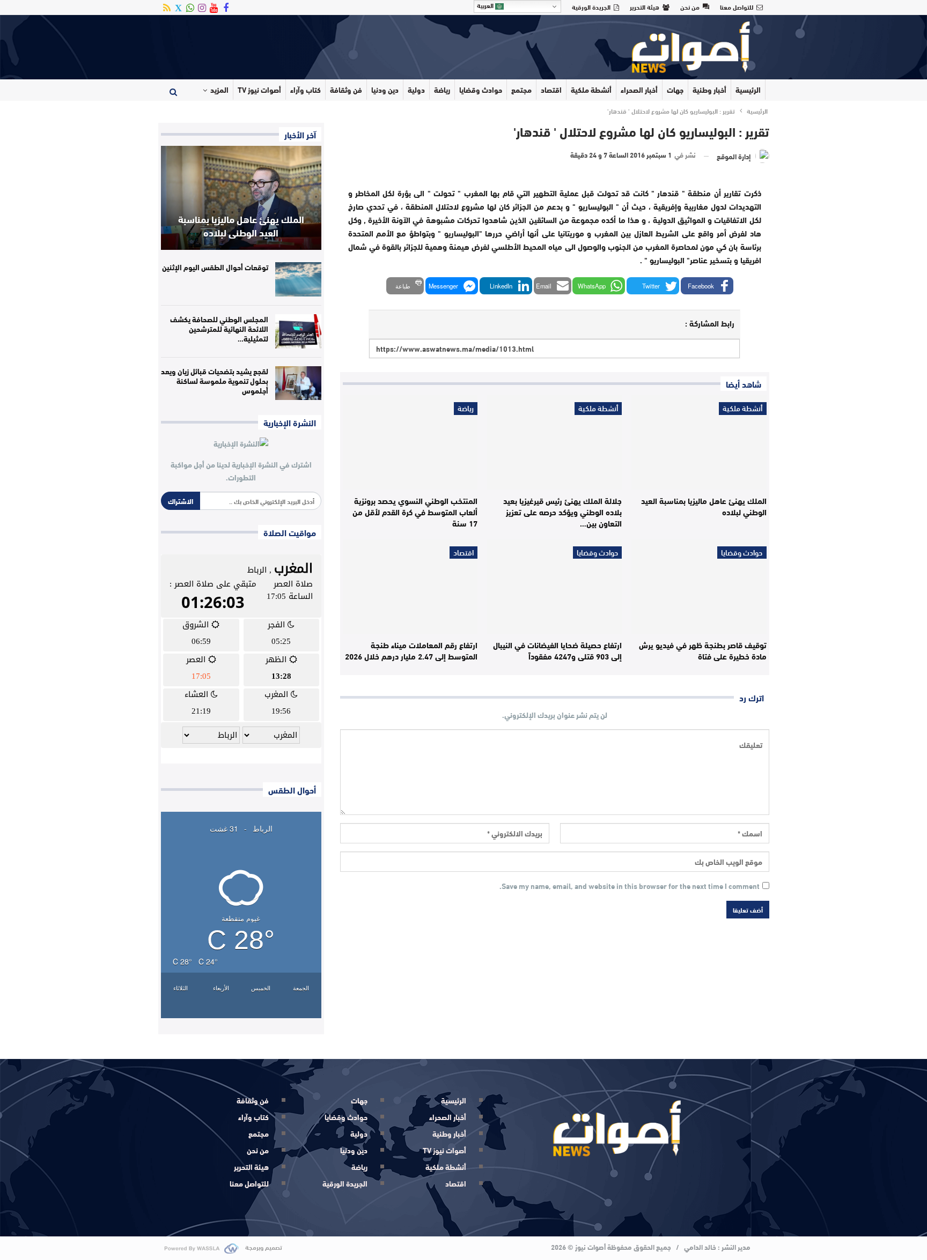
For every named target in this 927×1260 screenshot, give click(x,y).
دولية (416, 90)
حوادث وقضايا (480, 90)
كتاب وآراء (305, 90)
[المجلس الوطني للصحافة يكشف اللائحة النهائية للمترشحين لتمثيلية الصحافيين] (298, 331)
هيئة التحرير (644, 6)
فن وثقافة (346, 90)
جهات (675, 90)
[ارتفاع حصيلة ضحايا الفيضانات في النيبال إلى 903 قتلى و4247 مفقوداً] (554, 586)
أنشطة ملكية (591, 90)
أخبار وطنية (709, 90)
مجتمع (521, 90)
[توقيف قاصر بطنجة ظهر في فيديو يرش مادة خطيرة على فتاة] (698, 586)
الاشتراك (180, 500)
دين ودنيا (385, 90)
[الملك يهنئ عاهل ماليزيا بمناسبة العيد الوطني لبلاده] (698, 442)
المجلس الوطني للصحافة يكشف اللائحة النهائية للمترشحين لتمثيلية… (219, 328)
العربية (486, 5)
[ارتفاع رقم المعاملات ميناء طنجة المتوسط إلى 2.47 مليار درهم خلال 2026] (410, 586)
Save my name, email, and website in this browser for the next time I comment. (629, 886)
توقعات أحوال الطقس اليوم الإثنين (215, 267)
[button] (707, 285)
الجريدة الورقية (591, 6)
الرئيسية (748, 90)
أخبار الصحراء (639, 90)
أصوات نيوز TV (259, 90)
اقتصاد (551, 90)
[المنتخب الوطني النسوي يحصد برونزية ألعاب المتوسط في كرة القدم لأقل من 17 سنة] (410, 442)
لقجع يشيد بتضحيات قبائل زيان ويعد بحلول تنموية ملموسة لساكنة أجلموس (214, 380)
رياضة (442, 90)
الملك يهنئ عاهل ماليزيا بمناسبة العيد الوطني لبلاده (241, 225)
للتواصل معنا (736, 6)
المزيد (219, 90)
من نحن (690, 6)
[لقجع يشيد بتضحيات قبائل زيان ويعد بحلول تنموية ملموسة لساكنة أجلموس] (298, 383)
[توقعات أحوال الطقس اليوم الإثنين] (298, 279)
